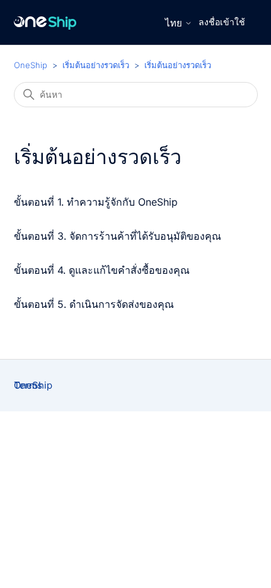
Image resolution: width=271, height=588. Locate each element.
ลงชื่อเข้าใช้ (222, 21)
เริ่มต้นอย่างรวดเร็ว (95, 65)
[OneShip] (45, 22)
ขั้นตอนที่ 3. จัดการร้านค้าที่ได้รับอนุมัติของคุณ (117, 236)
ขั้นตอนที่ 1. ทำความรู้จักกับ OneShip (96, 202)
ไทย (175, 23)
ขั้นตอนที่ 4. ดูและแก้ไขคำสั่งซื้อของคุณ (102, 270)
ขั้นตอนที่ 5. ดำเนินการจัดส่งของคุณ (94, 304)
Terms (28, 385)
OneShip (30, 65)
